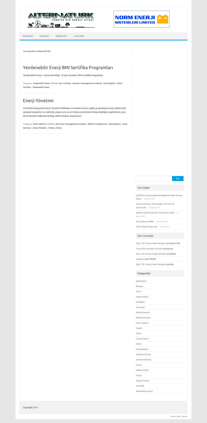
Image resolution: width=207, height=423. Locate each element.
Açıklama (44, 36)
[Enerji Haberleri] (61, 27)
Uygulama (79, 36)
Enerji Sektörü (39, 124)
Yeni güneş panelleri (145, 221)
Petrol (139, 375)
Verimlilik (140, 386)
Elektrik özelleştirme (97, 124)
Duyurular (140, 307)
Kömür (139, 365)
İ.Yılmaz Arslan (55, 128)
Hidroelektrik (142, 349)
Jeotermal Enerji (143, 359)
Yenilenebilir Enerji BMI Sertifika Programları (68, 67)
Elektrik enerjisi (143, 312)
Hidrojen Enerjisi (143, 354)
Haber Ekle (61, 36)
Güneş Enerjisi (142, 338)
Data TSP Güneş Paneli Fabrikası (151, 243)
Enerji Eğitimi (110, 83)
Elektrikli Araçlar (143, 317)
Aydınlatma (141, 281)
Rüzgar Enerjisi (143, 380)
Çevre (138, 291)
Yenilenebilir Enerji (41, 83)
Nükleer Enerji (142, 370)
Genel (138, 333)
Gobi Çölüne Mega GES (146, 226)
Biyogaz (139, 286)
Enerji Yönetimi (38, 100)
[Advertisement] (160, 127)
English (139, 328)
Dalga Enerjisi (142, 297)
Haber (139, 344)
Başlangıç (28, 36)
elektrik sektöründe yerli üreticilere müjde (155, 213)
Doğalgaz (140, 302)
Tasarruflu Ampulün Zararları (149, 248)
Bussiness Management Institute (71, 124)
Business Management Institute (87, 83)
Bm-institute (65, 83)
